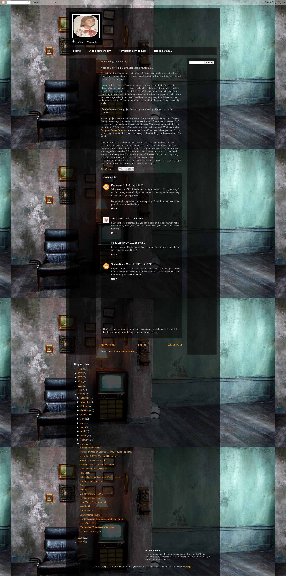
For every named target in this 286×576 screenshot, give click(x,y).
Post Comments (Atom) (125, 351)
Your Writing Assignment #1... (94, 502)
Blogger (188, 566)
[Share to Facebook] (129, 169)
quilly (114, 243)
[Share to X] (126, 169)
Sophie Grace (118, 264)
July (82, 419)
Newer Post (108, 344)
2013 (80, 386)
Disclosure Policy (100, 51)
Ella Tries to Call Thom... (92, 494)
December (85, 398)
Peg (113, 185)
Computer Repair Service (113, 130)
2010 (80, 538)
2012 (80, 390)
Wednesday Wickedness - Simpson (97, 527)
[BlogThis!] (123, 169)
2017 (80, 373)
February (85, 440)
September (86, 410)
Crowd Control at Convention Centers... (98, 464)
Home (77, 51)
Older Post (175, 344)
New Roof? (85, 473)
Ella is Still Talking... (89, 523)
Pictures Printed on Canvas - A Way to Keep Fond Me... (106, 452)
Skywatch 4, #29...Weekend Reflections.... (100, 456)
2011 (80, 394)
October (84, 406)
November (85, 402)
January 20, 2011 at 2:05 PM (131, 243)
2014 (80, 381)
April (82, 431)
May (82, 427)
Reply (114, 208)
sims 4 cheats (134, 274)
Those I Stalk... (163, 51)
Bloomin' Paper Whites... (91, 447)
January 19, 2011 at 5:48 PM (130, 185)
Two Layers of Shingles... (92, 481)
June (83, 423)
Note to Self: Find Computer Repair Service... (101, 477)
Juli (113, 218)
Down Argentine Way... (90, 515)
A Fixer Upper (86, 510)
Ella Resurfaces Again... (91, 531)
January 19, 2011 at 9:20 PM (129, 218)
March (83, 435)
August (84, 414)
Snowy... (84, 485)
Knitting (83, 489)
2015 (80, 377)
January (84, 444)
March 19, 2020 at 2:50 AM (139, 264)
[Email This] (120, 169)
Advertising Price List (132, 51)
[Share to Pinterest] (132, 169)
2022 (80, 369)
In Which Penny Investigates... (94, 460)
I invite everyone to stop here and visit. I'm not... (103, 519)
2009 (80, 542)
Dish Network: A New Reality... (94, 468)
